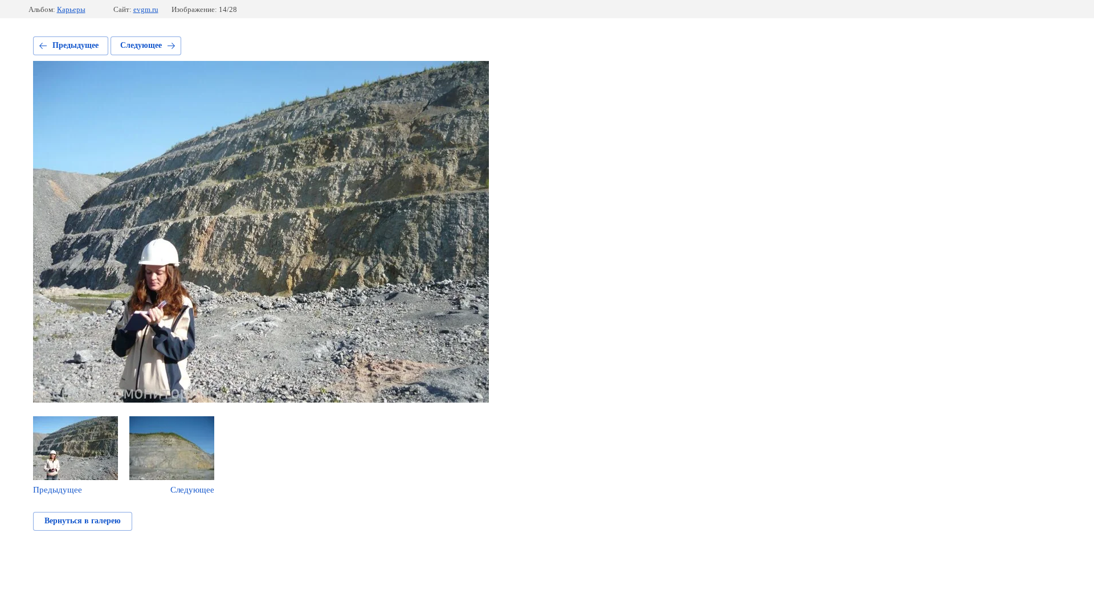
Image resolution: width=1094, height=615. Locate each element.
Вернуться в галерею (82, 520)
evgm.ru (145, 9)
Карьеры (71, 9)
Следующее (141, 45)
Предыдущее (75, 45)
